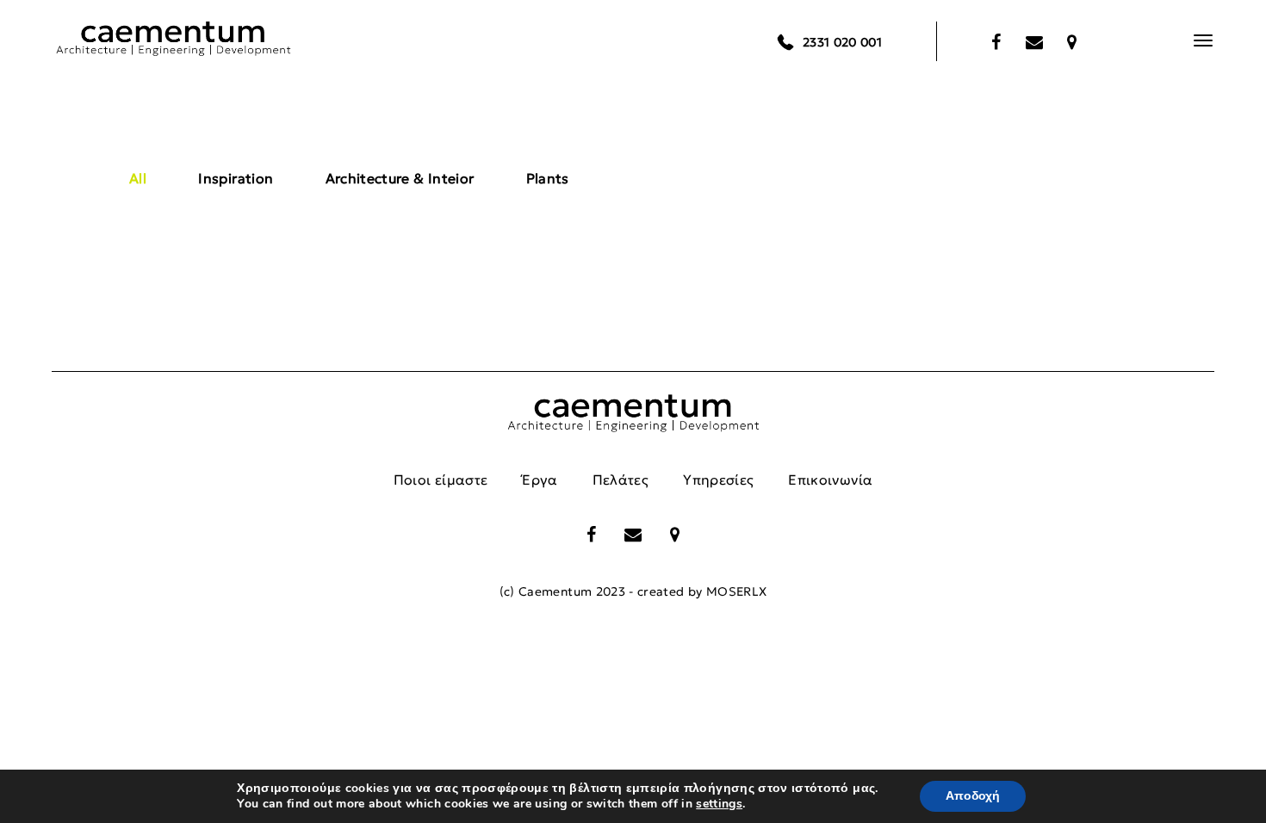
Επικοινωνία (830, 479)
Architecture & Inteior (400, 178)
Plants (547, 178)
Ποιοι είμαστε (441, 479)
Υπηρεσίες (718, 479)
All (137, 178)
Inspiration (235, 178)
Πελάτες (621, 479)
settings (719, 804)
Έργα (539, 479)
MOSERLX (736, 591)
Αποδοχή (973, 796)
